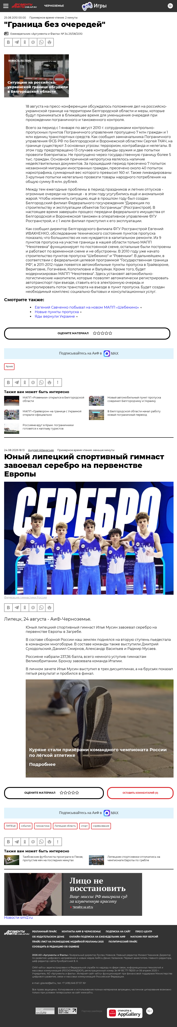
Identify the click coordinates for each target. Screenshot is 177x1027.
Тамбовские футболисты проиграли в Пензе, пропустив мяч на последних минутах (53, 858)
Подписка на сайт (118, 931)
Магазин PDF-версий (144, 936)
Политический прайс (123, 941)
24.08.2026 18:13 (14, 450)
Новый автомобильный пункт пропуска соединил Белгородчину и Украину (134, 399)
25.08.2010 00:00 (15, 17)
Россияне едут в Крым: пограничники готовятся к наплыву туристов (48, 426)
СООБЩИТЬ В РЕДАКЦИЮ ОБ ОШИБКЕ (55, 946)
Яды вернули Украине (55, 316)
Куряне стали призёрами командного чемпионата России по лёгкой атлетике (98, 752)
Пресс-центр (143, 931)
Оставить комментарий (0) (140, 793)
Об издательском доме (48, 936)
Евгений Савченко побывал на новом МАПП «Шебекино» (87, 307)
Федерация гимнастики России (25, 597)
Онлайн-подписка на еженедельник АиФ (97, 936)
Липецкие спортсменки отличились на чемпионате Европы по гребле (133, 858)
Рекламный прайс (44, 931)
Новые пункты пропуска (57, 312)
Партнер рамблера (92, 1011)
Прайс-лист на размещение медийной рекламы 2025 (68, 941)
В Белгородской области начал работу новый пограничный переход (134, 413)
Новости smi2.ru (18, 918)
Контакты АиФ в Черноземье (81, 931)
